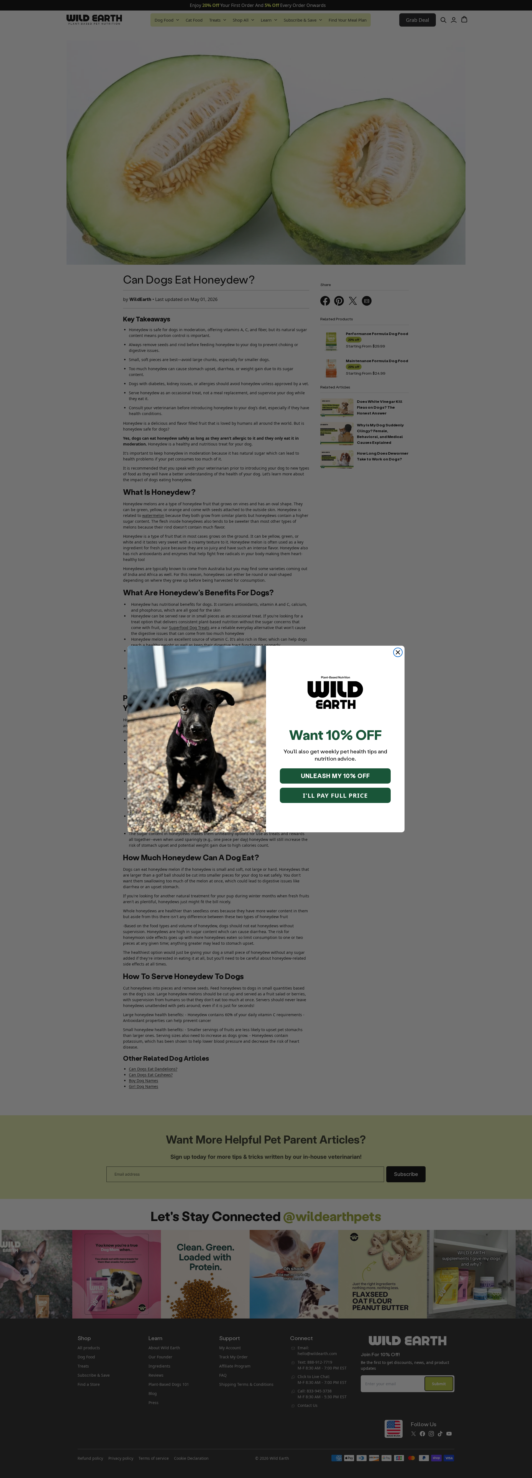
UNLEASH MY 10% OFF (335, 776)
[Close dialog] (397, 652)
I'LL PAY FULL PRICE (335, 795)
